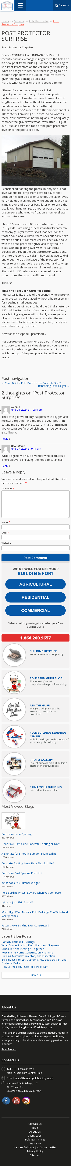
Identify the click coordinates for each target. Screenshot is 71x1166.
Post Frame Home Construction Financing (27, 952)
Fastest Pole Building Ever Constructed (25, 925)
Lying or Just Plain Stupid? (17, 902)
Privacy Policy (35, 1151)
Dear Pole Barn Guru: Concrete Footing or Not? (31, 844)
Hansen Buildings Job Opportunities (35, 1147)
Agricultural (35, 584)
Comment (8, 488)
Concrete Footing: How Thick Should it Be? (28, 863)
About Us (35, 1131)
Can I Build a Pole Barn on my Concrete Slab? (31, 383)
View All (35, 975)
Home (5, 21)
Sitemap (35, 1155)
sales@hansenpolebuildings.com (34, 1078)
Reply (5, 438)
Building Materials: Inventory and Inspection (28, 956)
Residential (35, 597)
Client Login (35, 1135)
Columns (19, 21)
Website (6, 543)
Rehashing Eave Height (53, 386)
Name (6, 522)
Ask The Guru (40, 705)
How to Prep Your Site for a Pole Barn (25, 966)
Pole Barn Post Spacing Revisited (22, 873)
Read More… (9, 1049)
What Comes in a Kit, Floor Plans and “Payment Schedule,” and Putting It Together (31, 947)
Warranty (35, 1143)
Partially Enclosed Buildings (18, 942)
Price (43, 651)
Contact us (35, 1123)
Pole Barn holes (38, 21)
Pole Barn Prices (35, 1139)
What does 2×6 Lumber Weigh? (21, 883)
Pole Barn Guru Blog (46, 678)
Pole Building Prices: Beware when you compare (31, 892)
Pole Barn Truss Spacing (16, 834)
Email (5, 532)
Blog (35, 1127)
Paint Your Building (46, 787)
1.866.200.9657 (35, 638)
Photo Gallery (41, 760)
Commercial (35, 610)
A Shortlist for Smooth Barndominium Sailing (29, 853)
